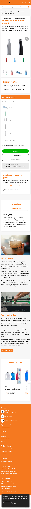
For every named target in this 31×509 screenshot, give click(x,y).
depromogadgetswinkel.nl (9, 486)
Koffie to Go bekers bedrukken (8, 469)
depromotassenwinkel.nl (8, 484)
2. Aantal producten (8, 140)
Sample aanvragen (15, 159)
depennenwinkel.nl (7, 481)
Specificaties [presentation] (16, 209)
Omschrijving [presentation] (16, 204)
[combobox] (15, 7)
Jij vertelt (3, 436)
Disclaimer (3, 453)
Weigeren (14, 503)
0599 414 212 (22, 184)
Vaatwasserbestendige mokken (9, 473)
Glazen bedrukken (5, 466)
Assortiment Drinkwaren (10, 12)
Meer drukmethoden (7, 350)
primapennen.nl (6, 488)
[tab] (15, 204)
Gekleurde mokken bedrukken (8, 464)
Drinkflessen (21, 12)
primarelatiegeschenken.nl (9, 491)
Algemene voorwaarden (7, 449)
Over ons (3, 434)
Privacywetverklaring (6, 451)
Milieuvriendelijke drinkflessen (8, 471)
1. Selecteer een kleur (9, 102)
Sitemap (3, 441)
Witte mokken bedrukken (7, 461)
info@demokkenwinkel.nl (14, 186)
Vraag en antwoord (5, 438)
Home (2, 12)
